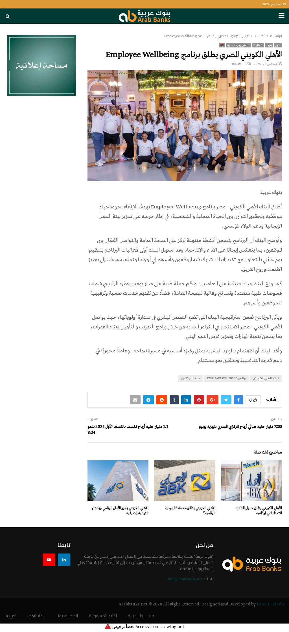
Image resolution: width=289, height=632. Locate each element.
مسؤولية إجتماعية (238, 45)
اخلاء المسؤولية (103, 616)
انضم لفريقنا (67, 616)
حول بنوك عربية (141, 616)
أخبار (278, 45)
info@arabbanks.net (185, 579)
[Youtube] (49, 559)
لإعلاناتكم (37, 616)
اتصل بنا (10, 616)
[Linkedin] (64, 559)
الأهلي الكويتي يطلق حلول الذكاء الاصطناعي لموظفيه (259, 511)
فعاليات (257, 45)
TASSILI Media (270, 604)
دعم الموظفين (190, 378)
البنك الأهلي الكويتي (266, 378)
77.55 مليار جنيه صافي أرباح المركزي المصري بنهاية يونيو (240, 427)
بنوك (269, 45)
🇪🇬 (222, 45)
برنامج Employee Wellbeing (226, 378)
